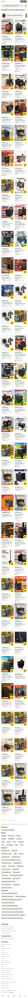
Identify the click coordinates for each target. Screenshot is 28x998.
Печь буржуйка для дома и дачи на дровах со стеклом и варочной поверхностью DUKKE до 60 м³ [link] (20, 542)
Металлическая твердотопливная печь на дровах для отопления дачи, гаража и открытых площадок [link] (20, 623)
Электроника (4, 952)
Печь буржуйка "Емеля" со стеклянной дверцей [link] (20, 676)
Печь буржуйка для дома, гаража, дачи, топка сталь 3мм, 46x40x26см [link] (6, 703)
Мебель (3, 946)
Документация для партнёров (8, 930)
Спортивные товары (6, 970)
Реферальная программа (7, 938)
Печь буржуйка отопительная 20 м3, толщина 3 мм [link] (6, 383)
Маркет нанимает (5, 985)
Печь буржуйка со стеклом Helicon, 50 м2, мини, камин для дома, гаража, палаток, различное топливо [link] (7, 171)
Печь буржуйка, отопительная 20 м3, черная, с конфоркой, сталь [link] (7, 94)
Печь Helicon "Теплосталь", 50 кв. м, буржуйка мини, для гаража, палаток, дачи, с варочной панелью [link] (20, 596)
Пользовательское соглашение (8, 981)
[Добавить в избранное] (12, 20)
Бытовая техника (5, 948)
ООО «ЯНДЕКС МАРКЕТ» (11, 990)
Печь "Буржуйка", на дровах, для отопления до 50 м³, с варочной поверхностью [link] (20, 410)
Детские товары (5, 976)
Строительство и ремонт (7, 974)
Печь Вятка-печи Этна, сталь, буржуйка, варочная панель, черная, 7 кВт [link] (7, 224)
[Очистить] (22, 6)
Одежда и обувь (5, 954)
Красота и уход (4, 960)
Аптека (3, 958)
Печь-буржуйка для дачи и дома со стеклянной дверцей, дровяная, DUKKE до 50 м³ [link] (20, 569)
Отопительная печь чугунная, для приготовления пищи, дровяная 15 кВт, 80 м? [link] (20, 515)
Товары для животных (6, 972)
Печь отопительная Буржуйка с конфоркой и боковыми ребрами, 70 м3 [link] (7, 676)
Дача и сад (3, 964)
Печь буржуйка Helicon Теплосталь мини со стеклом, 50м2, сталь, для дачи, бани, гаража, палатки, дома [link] (7, 542)
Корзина (19, 996)
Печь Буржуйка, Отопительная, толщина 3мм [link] (20, 171)
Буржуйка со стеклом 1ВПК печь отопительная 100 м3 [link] (20, 251)
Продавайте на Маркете (7, 928)
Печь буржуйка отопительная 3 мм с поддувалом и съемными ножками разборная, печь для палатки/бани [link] (19, 39)
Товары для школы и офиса (7, 968)
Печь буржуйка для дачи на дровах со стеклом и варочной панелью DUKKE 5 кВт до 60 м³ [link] (20, 810)
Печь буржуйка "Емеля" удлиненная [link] (6, 278)
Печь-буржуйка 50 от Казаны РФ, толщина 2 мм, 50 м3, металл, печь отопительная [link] (7, 303)
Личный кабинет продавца (7, 926)
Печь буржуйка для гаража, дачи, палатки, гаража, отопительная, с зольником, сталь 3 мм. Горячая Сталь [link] (20, 383)
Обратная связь (5, 983)
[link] (8, 830)
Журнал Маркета (5, 987)
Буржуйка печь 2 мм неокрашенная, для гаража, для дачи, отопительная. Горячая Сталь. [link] (7, 145)
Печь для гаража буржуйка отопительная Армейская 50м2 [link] (19, 278)
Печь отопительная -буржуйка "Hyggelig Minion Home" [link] (20, 703)
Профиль (25, 996)
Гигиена (3, 950)
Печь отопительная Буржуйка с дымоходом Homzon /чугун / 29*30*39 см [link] (7, 198)
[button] (26, 6)
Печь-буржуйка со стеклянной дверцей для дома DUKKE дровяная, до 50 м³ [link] (7, 39)
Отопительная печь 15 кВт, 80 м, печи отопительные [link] (7, 810)
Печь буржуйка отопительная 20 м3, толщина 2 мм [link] (6, 251)
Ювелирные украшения (6, 978)
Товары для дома (5, 956)
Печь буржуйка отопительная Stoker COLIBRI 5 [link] (6, 515)
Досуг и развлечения (6, 944)
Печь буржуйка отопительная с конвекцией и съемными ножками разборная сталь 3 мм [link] (20, 94)
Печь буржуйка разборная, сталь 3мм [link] (20, 303)
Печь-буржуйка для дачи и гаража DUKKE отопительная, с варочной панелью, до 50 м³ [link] (20, 224)
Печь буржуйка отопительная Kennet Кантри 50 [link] (20, 120)
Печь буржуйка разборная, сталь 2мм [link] (7, 329)
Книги (2, 966)
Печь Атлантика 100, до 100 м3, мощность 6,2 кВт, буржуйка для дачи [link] (20, 355)
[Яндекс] (12, 992)
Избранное (14, 996)
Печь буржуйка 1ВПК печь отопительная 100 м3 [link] (20, 436)
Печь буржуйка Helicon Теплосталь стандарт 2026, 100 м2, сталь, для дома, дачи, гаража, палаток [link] (20, 66)
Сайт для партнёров (6, 932)
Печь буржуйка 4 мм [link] (20, 489)
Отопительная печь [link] (19, 144)
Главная (3, 996)
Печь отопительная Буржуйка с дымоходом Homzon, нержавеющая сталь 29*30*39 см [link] (7, 757)
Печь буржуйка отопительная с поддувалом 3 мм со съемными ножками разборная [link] (6, 410)
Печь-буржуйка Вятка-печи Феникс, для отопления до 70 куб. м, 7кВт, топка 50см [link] (7, 120)
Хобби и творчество (6, 962)
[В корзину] (12, 33)
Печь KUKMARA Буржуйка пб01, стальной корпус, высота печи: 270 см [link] (6, 569)
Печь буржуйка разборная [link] (18, 198)
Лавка (8, 996)
